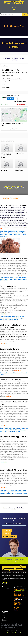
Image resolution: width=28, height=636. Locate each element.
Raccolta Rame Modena (20, 233)
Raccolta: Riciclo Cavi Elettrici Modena (10, 431)
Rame (15, 600)
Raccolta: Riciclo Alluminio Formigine (14, 318)
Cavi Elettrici (17, 602)
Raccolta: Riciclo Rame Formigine (8, 234)
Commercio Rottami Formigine (8, 373)
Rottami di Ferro (18, 604)
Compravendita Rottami (20, 589)
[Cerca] (25, 14)
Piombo (16, 610)
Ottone (15, 608)
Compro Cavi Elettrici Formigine (8, 428)
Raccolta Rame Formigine (6, 233)
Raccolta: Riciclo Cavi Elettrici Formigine (15, 429)
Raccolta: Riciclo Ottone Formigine (9, 279)
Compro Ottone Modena (20, 277)
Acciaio (16, 606)
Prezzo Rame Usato (19, 591)
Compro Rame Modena (19, 231)
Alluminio (16, 607)
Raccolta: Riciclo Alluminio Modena (9, 319)
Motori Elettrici (17, 603)
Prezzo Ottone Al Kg (19, 595)
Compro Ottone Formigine (7, 277)
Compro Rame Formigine (6, 231)
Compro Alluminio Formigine (7, 316)
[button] (14, 9)
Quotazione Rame (18, 593)
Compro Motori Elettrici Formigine (9, 490)
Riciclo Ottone (17, 594)
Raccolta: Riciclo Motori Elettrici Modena (16, 493)
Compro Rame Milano (19, 590)
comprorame (10, 95)
